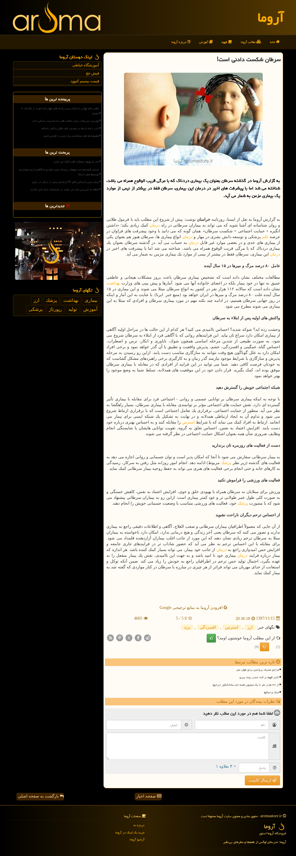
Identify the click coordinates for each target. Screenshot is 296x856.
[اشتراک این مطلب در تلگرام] (147, 637)
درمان (155, 225)
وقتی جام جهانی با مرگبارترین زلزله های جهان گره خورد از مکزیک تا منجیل (60, 110)
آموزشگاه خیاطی (85, 65)
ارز (250, 627)
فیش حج (92, 73)
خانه (273, 42)
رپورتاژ (55, 309)
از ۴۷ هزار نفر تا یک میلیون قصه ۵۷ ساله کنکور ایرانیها (246, 685)
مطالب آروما (248, 42)
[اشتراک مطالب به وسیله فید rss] (110, 637)
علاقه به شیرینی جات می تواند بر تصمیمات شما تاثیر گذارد (64, 189)
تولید (72, 309)
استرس (188, 422)
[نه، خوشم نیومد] (264, 647)
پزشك (226, 463)
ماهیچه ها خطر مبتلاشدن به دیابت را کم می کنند (71, 136)
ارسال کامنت (260, 780)
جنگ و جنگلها (271, 692)
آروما (271, 17)
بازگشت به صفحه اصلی (39, 796)
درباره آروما (179, 42)
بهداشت (113, 283)
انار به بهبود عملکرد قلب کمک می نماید (76, 162)
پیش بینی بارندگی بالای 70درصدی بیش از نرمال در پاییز (65, 182)
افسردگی (208, 627)
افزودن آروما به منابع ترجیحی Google (192, 607)
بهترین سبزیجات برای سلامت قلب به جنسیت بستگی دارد (65, 121)
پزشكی (35, 309)
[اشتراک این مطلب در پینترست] (120, 637)
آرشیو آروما (137, 839)
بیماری (91, 300)
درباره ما (139, 825)
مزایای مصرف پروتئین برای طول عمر (257, 670)
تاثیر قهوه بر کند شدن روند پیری (259, 677)
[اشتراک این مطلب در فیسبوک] (138, 637)
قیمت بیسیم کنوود (85, 81)
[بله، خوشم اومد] (211, 638)
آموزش (204, 42)
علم (265, 237)
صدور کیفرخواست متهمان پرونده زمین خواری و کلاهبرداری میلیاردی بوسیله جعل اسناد (59, 172)
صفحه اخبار (146, 796)
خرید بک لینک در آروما (130, 832)
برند (187, 627)
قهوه (224, 42)
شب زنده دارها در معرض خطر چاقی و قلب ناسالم (70, 128)
